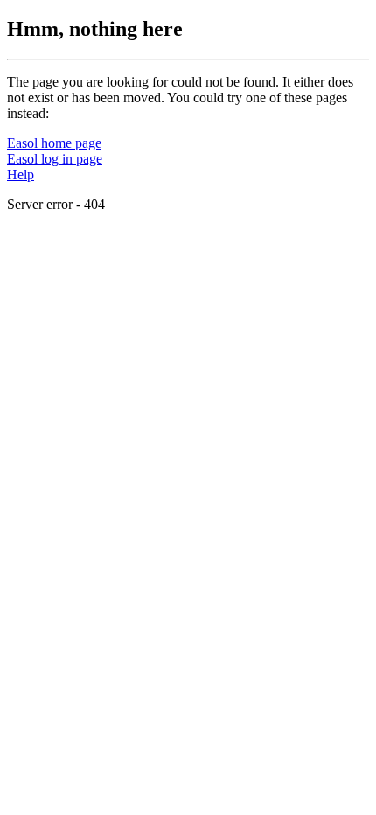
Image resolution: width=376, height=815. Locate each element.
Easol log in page (54, 158)
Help (20, 174)
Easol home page (54, 143)
